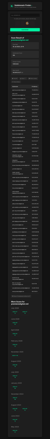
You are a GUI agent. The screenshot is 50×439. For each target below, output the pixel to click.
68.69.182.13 (35, 249)
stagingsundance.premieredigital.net (21, 274)
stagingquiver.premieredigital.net (20, 270)
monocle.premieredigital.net (19, 184)
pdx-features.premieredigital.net (20, 214)
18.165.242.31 (35, 224)
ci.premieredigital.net (17, 105)
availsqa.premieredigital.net (18, 98)
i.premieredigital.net (17, 148)
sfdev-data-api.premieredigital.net (20, 246)
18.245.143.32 (35, 278)
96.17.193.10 (34, 291)
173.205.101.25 (35, 134)
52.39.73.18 (34, 260)
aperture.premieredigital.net (19, 90)
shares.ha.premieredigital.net (19, 249)
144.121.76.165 (35, 130)
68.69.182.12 (35, 127)
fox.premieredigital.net (17, 141)
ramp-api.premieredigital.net (19, 235)
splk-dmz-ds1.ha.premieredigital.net (20, 256)
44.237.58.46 (35, 267)
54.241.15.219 (35, 263)
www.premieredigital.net (18, 291)
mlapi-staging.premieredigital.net (20, 181)
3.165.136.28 (35, 217)
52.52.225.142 (35, 169)
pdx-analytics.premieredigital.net (20, 207)
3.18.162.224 (35, 246)
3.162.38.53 (34, 210)
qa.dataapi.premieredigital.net (19, 232)
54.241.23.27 (35, 141)
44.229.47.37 (35, 123)
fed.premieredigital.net (17, 134)
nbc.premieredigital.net (17, 188)
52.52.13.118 (34, 98)
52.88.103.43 (35, 235)
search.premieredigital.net (18, 242)
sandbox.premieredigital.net (19, 239)
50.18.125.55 (35, 116)
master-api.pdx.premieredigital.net (20, 177)
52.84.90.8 (34, 228)
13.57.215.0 (34, 200)
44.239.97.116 (35, 207)
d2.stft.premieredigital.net (18, 109)
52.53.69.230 (35, 173)
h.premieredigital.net (17, 144)
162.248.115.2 (35, 184)
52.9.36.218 (34, 181)
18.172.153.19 (35, 214)
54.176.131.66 (35, 156)
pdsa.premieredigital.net (18, 203)
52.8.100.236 (35, 242)
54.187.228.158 (35, 232)
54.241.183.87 (35, 109)
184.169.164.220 (36, 165)
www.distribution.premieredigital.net (21, 288)
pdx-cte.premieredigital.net (18, 210)
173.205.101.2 (35, 90)
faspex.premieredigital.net (18, 127)
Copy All (15, 78)
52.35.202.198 (35, 161)
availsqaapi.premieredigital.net (19, 102)
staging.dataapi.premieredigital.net (20, 260)
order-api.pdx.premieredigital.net (20, 196)
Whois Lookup (33, 78)
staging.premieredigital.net (18, 263)
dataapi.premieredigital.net (18, 116)
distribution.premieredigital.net (19, 120)
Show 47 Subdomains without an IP (22, 296)
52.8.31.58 (34, 283)
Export (23, 78)
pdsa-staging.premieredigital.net (20, 200)
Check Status (17, 81)
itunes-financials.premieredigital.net (20, 165)
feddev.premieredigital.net (18, 137)
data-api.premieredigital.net (18, 112)
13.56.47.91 (34, 112)
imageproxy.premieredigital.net (19, 151)
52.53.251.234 (35, 203)
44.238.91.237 (35, 270)
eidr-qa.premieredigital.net (18, 123)
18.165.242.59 (35, 221)
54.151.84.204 (35, 148)
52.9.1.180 (34, 144)
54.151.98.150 (35, 192)
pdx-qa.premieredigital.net (18, 217)
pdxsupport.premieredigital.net (19, 228)
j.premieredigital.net (17, 169)
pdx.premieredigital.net (17, 224)
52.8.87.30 (34, 102)
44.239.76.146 (35, 120)
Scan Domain (25, 29)
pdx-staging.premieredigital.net (19, 221)
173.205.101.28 (35, 256)
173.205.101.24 (35, 137)
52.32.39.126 (35, 177)
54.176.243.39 (35, 105)
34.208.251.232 (35, 196)
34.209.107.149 (35, 94)
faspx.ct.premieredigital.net (18, 130)
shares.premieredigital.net (18, 253)
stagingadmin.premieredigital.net (20, 267)
